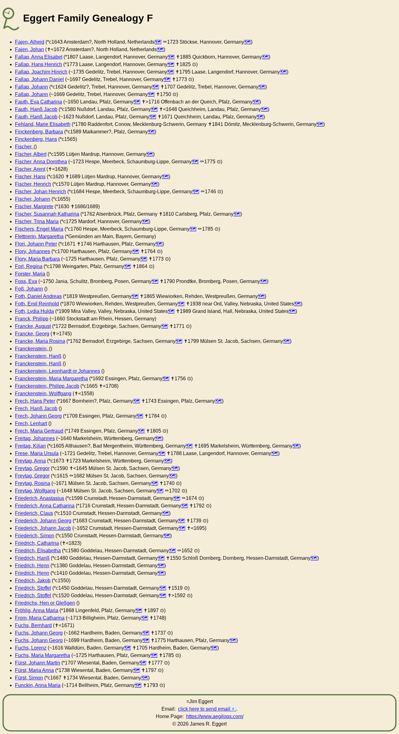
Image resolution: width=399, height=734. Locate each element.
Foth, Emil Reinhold (37, 303)
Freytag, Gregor (32, 468)
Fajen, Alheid (29, 42)
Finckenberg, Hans (36, 139)
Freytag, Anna (30, 460)
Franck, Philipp (31, 318)
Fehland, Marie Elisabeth (42, 124)
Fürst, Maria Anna (34, 670)
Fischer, (24, 146)
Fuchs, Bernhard (33, 625)
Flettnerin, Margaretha (39, 236)
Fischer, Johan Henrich (40, 191)
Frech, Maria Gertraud (39, 431)
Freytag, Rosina (32, 483)
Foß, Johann (29, 288)
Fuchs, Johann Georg (39, 633)
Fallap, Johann (31, 86)
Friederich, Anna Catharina (45, 505)
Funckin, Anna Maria (37, 685)
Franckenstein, (32, 348)
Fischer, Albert (30, 154)
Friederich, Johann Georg (43, 520)
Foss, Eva (26, 281)
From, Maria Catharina (40, 618)
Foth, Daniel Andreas (38, 296)
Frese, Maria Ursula (37, 453)
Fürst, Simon (29, 677)
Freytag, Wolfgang (35, 490)
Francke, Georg (32, 333)
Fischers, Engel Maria (39, 229)
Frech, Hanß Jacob (36, 408)
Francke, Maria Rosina (40, 341)
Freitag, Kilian (30, 446)
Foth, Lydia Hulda (34, 311)
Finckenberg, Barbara (39, 131)
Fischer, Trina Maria (37, 221)
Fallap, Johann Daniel (39, 79)
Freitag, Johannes (35, 438)
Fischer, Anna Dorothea (41, 161)
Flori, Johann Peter (36, 244)
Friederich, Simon (34, 535)
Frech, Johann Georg (38, 416)
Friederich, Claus (34, 513)
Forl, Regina (28, 266)
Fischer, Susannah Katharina (47, 214)
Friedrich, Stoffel (33, 588)
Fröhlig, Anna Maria (36, 610)
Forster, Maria (30, 273)
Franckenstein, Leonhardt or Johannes (57, 371)
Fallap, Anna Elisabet (38, 57)
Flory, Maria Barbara (37, 258)
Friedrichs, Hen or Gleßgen (45, 603)
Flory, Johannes (32, 251)
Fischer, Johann (32, 199)
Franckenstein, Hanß (38, 356)
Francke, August (33, 326)
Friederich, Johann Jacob (43, 528)
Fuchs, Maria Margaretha (42, 655)
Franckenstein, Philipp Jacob (47, 386)
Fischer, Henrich (33, 184)
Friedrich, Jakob (32, 580)
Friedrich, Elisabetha (38, 550)
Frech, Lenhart (31, 423)
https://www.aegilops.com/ (214, 716)
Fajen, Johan (29, 49)
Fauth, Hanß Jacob (36, 109)
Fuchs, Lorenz (30, 647)
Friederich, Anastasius (39, 498)
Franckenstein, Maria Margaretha (51, 378)
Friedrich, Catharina (37, 543)
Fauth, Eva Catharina (38, 101)
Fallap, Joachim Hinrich (41, 71)
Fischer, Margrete (34, 206)
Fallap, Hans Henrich (38, 64)
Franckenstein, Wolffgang (43, 393)
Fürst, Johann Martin (37, 662)
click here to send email (204, 709)
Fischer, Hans (30, 176)
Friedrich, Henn (32, 565)
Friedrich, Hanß (32, 558)
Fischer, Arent (30, 169)
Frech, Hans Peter (35, 401)
